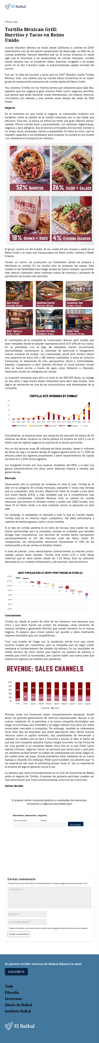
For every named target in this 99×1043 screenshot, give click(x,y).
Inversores (13, 998)
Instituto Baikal (18, 1011)
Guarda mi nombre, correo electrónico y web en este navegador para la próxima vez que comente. (49, 928)
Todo (9, 986)
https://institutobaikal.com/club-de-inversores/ (59, 780)
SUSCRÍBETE (16, 972)
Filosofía (12, 992)
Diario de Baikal (18, 1005)
